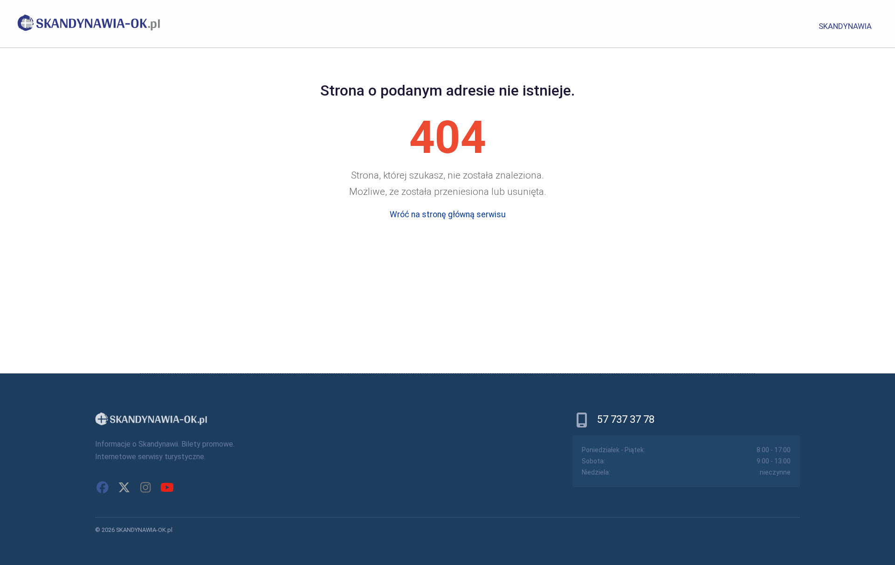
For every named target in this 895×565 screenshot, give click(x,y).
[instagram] (145, 488)
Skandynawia (845, 26)
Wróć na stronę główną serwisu (448, 214)
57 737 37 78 (625, 419)
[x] (124, 488)
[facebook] (102, 488)
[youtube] (166, 488)
